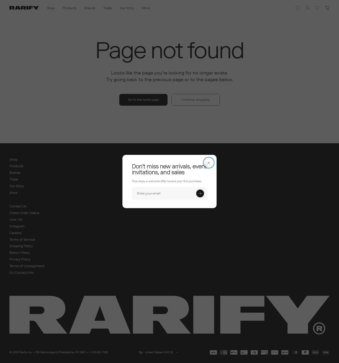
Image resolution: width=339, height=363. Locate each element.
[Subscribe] (200, 193)
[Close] (208, 162)
